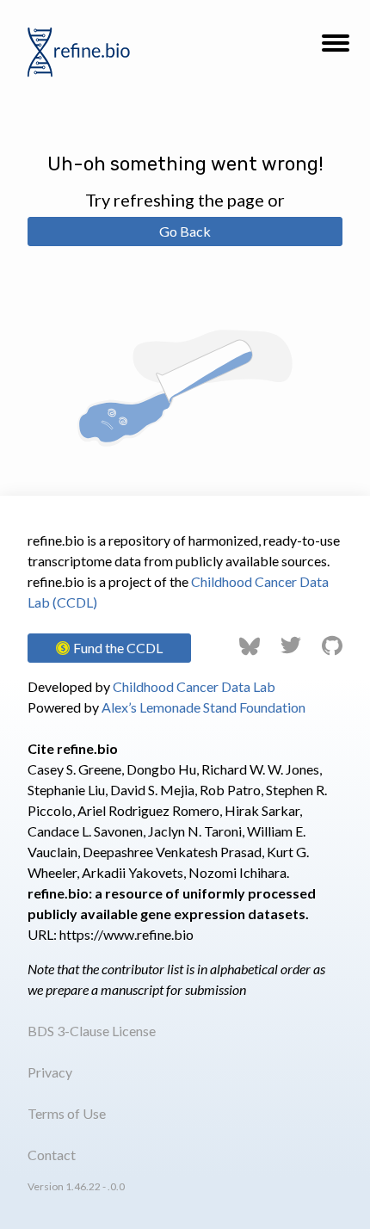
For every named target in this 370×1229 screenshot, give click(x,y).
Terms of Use (67, 1113)
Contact (52, 1154)
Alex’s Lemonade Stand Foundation (203, 707)
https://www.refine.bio (126, 934)
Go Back (185, 231)
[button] (335, 48)
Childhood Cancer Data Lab (194, 686)
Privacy (50, 1072)
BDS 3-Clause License (92, 1030)
